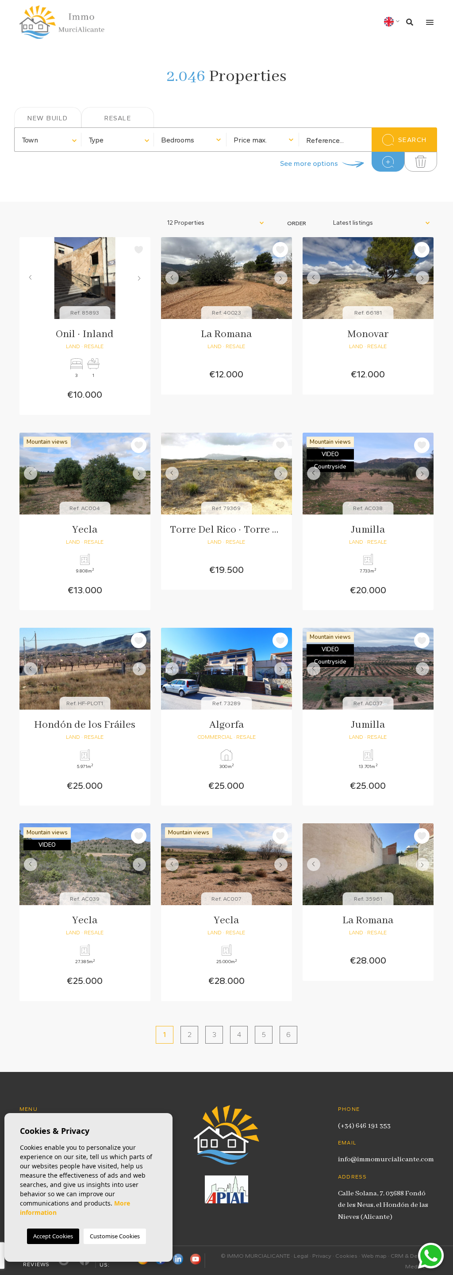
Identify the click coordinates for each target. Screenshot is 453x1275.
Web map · (376, 1255)
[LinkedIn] (178, 1260)
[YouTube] (195, 1260)
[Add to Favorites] (138, 249)
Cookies (346, 1255)
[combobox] (48, 139)
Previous (28, 278)
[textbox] (48, 140)
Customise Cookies (115, 1236)
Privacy (321, 1255)
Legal (301, 1255)
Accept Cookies (53, 1236)
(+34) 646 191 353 (364, 1125)
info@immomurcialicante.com (386, 1159)
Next (141, 278)
